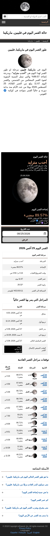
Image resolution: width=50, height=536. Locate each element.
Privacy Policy (25, 528)
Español (14, 533)
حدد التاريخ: (25, 229)
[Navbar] (3, 22)
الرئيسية (44, 22)
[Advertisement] (25, 126)
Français (22, 533)
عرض (25, 239)
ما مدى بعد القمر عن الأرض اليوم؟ (33, 515)
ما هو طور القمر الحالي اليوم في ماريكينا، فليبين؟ (27, 477)
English (36, 533)
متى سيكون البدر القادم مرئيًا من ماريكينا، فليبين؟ (27, 484)
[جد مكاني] (4, 16)
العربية (29, 533)
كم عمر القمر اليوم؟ (39, 500)
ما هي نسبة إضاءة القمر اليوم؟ (35, 492)
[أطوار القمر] (25, 7)
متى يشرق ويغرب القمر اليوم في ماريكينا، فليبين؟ (26, 508)
